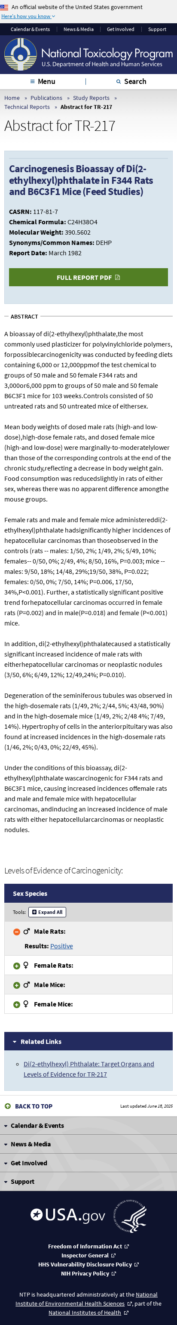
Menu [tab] (46, 81)
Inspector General (85, 1255)
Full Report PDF (84, 277)
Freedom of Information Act (85, 1246)
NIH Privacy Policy (85, 1273)
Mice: (49, 984)
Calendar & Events (30, 29)
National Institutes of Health (85, 1312)
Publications (46, 98)
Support (157, 29)
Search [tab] (135, 81)
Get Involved (120, 29)
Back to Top (33, 1106)
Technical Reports (27, 107)
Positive (61, 945)
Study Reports (91, 98)
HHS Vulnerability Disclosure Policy (85, 1264)
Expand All (50, 912)
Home (12, 98)
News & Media (79, 29)
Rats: (50, 931)
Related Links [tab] (41, 1041)
